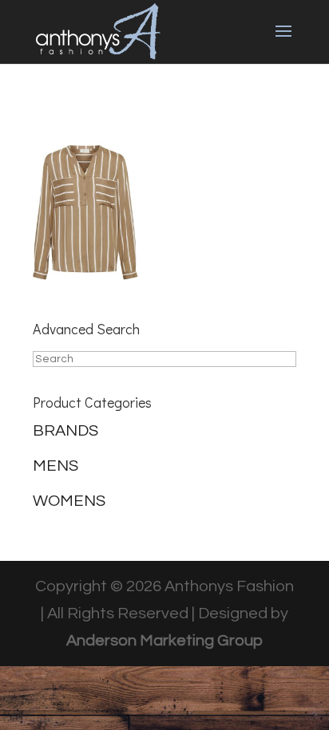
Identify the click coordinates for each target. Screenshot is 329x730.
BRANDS (65, 431)
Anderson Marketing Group (164, 641)
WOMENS (69, 501)
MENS (55, 466)
